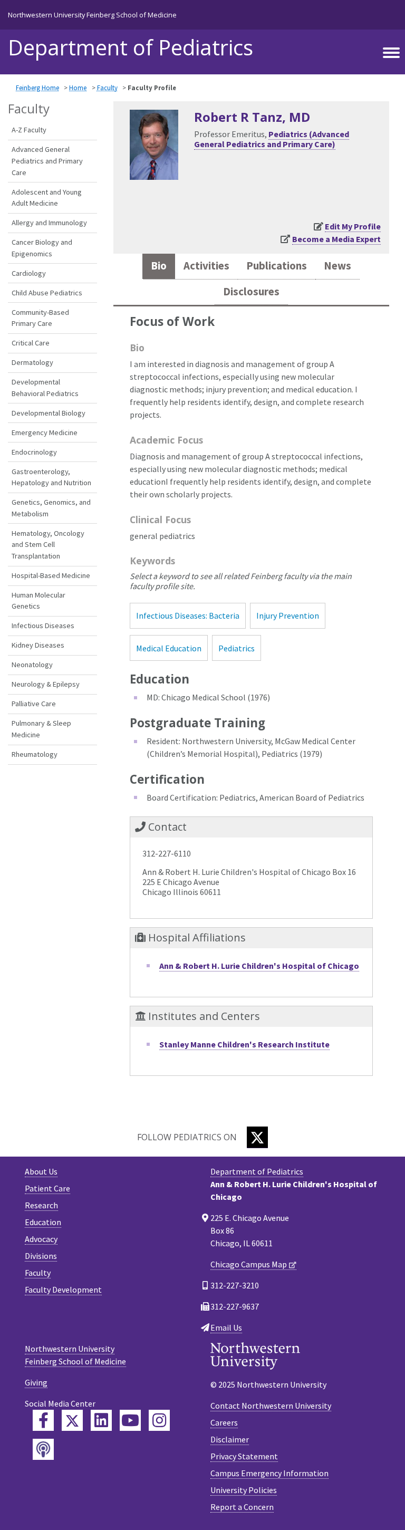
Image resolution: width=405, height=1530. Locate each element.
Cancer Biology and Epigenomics (42, 247)
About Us (41, 1171)
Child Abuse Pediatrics (47, 292)
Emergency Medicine (45, 432)
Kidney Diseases (38, 645)
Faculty (107, 87)
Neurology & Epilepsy (46, 684)
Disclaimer (229, 1439)
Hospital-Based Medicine (51, 575)
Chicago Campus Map (248, 1264)
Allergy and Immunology (49, 222)
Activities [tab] (206, 266)
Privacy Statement (244, 1456)
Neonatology (32, 664)
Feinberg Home (37, 87)
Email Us (226, 1327)
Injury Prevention (287, 615)
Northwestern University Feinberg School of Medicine (92, 14)
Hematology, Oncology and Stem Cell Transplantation (48, 544)
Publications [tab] (276, 266)
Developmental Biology (48, 413)
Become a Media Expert (336, 239)
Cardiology (29, 273)
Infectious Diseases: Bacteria (187, 615)
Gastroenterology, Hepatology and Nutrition (51, 477)
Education (43, 1222)
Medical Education (168, 648)
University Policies (243, 1490)
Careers (224, 1422)
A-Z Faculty (29, 129)
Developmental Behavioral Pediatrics (45, 387)
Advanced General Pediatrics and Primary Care (47, 161)
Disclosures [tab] (251, 292)
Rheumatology (34, 754)
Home (77, 87)
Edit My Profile (353, 226)
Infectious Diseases (43, 625)
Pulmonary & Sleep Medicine (41, 728)
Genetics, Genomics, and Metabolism (51, 507)
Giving (36, 1382)
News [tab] (337, 266)
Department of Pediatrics (130, 47)
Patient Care (47, 1188)
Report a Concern (242, 1507)
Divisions (41, 1255)
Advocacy (41, 1239)
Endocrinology (34, 452)
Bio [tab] (159, 266)
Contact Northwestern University (270, 1405)
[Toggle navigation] (391, 53)
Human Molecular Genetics (38, 600)
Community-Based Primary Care (40, 318)
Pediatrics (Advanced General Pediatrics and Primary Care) (271, 139)
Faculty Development (63, 1289)
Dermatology (32, 362)
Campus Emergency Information (269, 1473)
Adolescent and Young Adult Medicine (47, 197)
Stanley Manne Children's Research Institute (244, 1044)
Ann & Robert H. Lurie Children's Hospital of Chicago (259, 965)
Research (41, 1205)
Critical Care (31, 343)
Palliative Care (34, 703)
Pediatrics (236, 648)
